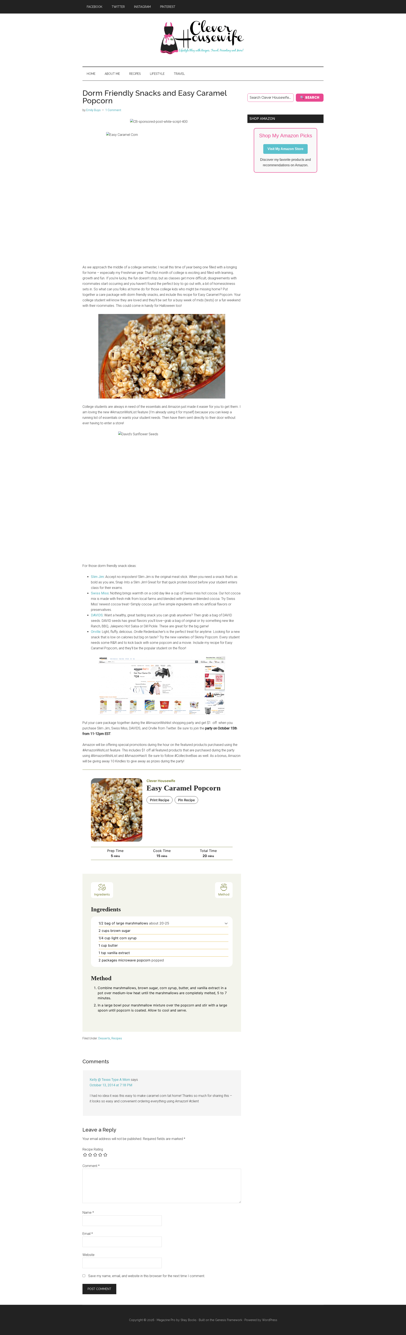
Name (88, 1213)
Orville (95, 632)
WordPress (269, 1320)
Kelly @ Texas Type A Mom (110, 1080)
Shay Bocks (188, 1320)
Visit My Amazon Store (285, 149)
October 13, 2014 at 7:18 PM (111, 1085)
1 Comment (113, 110)
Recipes (116, 1038)
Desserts (104, 1038)
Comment (91, 1166)
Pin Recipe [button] (186, 800)
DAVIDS (97, 615)
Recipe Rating (92, 1149)
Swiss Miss (100, 593)
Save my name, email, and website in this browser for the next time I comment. (146, 1276)
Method (223, 894)
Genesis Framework (228, 1320)
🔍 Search (309, 98)
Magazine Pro (166, 1320)
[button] (226, 923)
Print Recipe (159, 800)
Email (87, 1234)
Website (88, 1255)
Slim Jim (97, 577)
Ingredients (102, 894)
